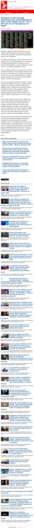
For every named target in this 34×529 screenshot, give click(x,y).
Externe (7, 14)
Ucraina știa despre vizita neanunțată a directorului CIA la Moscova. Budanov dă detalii (15, 171)
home (2, 14)
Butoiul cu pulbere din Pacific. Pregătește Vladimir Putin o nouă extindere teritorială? (20, 336)
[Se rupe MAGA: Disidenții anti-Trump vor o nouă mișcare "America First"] (5, 369)
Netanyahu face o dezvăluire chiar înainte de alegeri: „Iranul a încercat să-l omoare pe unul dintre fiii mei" (21, 304)
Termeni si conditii (12, 527)
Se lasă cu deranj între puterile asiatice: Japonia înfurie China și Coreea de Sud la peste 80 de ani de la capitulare (21, 440)
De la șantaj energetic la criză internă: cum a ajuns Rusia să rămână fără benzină (19, 326)
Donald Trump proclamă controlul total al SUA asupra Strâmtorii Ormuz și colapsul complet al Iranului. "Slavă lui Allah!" (20, 483)
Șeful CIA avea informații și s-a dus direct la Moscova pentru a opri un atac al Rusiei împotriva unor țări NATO (21, 257)
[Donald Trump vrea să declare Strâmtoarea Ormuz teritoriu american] (5, 461)
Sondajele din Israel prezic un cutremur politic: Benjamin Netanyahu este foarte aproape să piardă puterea (15, 165)
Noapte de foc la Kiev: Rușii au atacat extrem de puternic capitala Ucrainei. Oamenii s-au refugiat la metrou (20, 246)
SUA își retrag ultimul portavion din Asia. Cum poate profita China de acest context (21, 428)
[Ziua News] (4, 5)
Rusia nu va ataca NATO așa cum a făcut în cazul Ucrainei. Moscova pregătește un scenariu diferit (16, 158)
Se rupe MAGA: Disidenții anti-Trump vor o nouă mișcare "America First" (19, 369)
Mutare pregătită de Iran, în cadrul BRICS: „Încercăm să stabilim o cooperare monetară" (20, 471)
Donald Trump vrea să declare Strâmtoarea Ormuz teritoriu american (19, 461)
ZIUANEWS (8, 12)
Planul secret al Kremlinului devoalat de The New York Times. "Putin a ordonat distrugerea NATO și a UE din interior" (20, 451)
